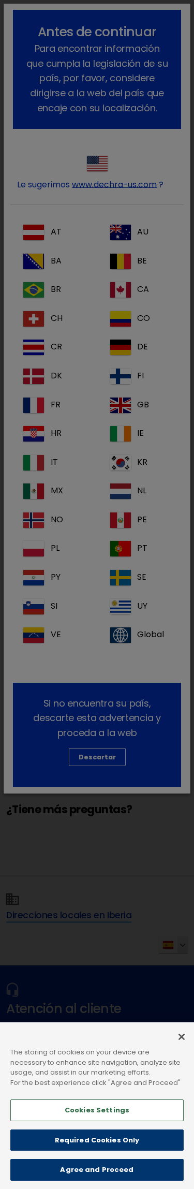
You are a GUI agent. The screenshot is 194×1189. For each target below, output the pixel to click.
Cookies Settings (97, 1110)
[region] (97, 1105)
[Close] (181, 1036)
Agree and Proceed (96, 1170)
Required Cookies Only (97, 1140)
